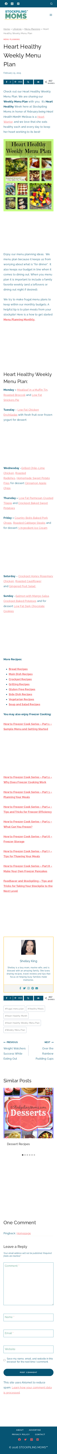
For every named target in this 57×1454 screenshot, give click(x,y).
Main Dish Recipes (21, 674)
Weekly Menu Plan (15, 1030)
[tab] (22, 1155)
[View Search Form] (51, 3)
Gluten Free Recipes (22, 689)
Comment (12, 1265)
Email (9, 1333)
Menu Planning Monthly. (19, 319)
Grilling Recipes (19, 684)
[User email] (36, 988)
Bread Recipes (18, 669)
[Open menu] (50, 15)
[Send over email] (38, 82)
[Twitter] (24, 988)
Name (9, 1317)
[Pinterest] (18, 3)
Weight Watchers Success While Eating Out (15, 1050)
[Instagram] (12, 3)
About (20, 1430)
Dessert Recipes (18, 1144)
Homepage (24, 1233)
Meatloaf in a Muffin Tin (32, 389)
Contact (40, 1434)
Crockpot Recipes (20, 679)
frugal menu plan (14, 1008)
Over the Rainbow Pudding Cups (44, 1050)
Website (10, 1349)
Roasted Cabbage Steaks (29, 522)
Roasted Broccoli (14, 395)
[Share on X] (28, 82)
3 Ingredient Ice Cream (32, 527)
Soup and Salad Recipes (24, 704)
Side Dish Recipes (20, 694)
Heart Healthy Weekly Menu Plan (22, 1023)
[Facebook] (6, 3)
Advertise (35, 1430)
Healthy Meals (36, 1008)
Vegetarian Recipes (21, 699)
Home (7, 29)
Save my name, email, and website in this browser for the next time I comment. (30, 1360)
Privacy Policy (21, 1434)
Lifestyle (17, 29)
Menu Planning (32, 29)
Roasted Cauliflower (28, 581)
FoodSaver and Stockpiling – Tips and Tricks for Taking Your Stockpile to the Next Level (28, 886)
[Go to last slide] (7, 1120)
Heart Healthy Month (16, 1016)
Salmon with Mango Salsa (32, 595)
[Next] (50, 1120)
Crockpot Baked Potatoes (20, 601)
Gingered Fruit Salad (22, 586)
